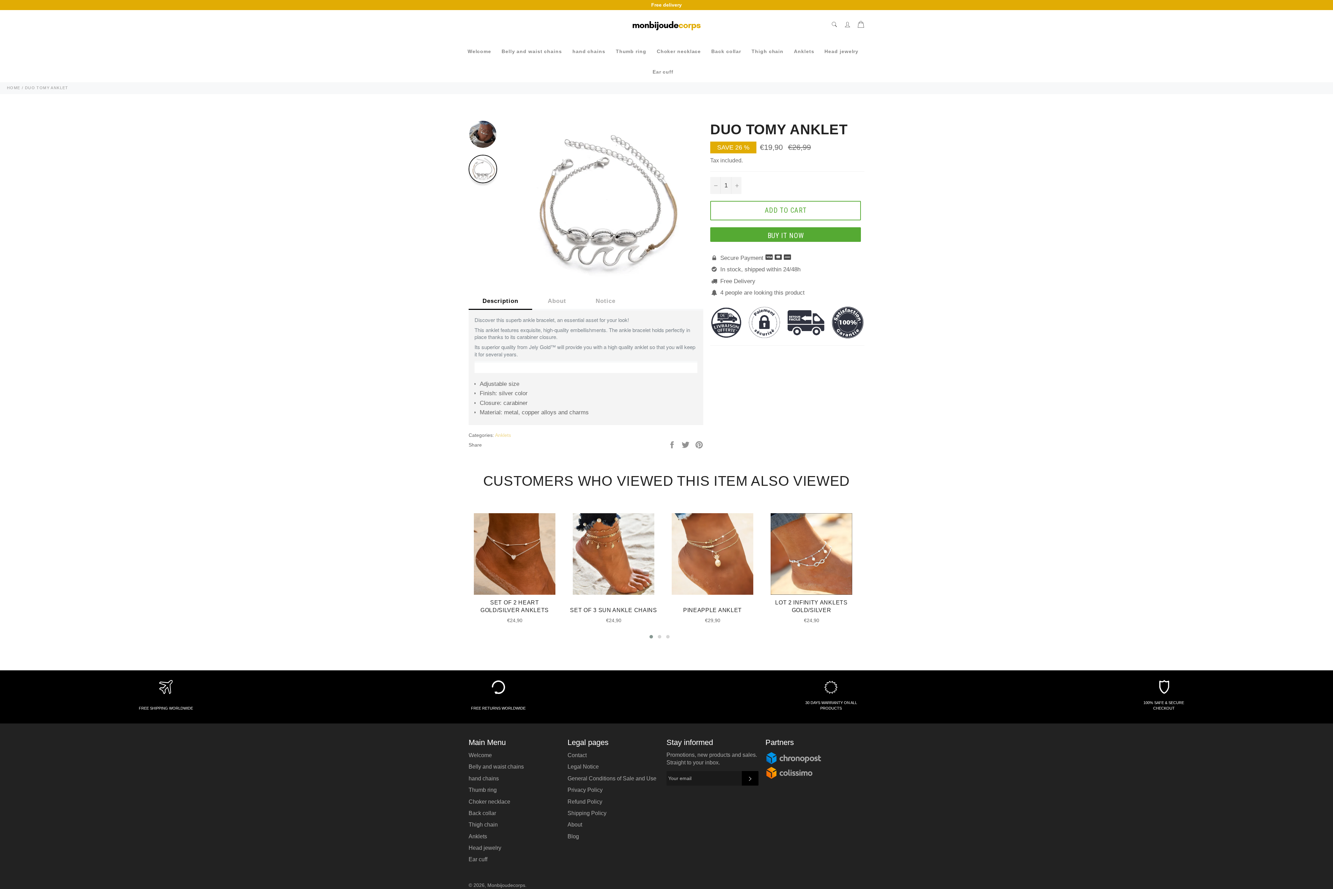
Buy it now (786, 235)
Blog (573, 836)
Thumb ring (631, 51)
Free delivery (666, 5)
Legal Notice (583, 767)
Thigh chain (767, 51)
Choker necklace (679, 51)
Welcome (479, 51)
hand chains (588, 51)
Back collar (726, 51)
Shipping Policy (587, 813)
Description (500, 301)
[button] (651, 636)
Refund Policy (585, 802)
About (557, 301)
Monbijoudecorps (506, 885)
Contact (577, 755)
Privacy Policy (585, 790)
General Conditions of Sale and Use (612, 778)
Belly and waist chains (532, 51)
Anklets (804, 51)
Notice (605, 301)
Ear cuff (663, 72)
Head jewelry (841, 51)
